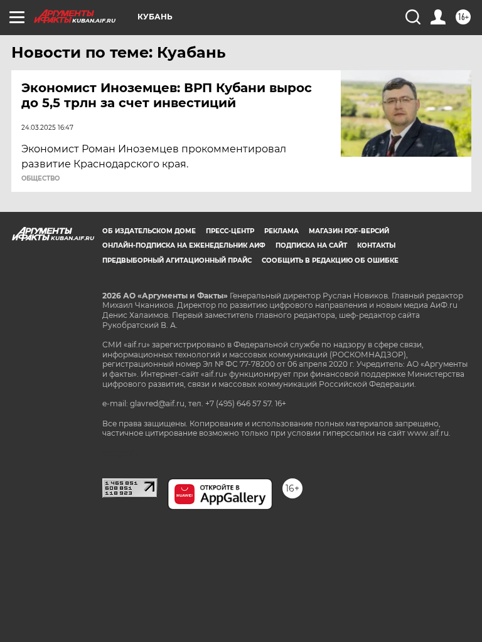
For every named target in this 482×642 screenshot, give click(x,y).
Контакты (376, 245)
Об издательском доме (149, 231)
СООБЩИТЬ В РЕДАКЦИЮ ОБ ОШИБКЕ (330, 260)
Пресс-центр (230, 231)
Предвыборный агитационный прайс (177, 260)
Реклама (281, 231)
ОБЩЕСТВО (40, 179)
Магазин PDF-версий (349, 231)
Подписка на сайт (311, 245)
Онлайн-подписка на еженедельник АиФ (183, 245)
